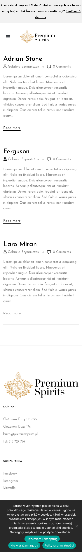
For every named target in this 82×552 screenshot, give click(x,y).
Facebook (10, 473)
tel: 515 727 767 (14, 441)
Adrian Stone (22, 59)
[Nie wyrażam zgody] (76, 526)
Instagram (10, 481)
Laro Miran (20, 244)
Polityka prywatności (59, 545)
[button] (8, 36)
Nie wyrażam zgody (24, 545)
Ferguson (16, 151)
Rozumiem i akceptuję (42, 539)
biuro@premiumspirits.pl (20, 434)
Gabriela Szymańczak (23, 66)
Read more (12, 128)
